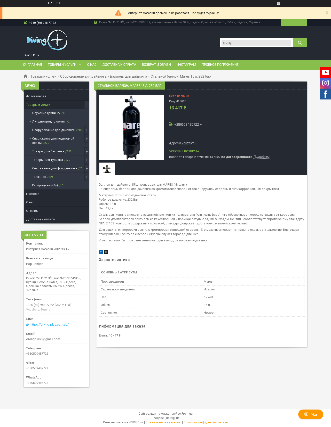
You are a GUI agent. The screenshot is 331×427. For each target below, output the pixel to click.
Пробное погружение (220, 64)
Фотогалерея (36, 96)
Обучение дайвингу (46, 113)
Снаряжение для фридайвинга (54, 168)
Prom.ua (187, 413)
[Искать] (300, 42)
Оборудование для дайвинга (83, 76)
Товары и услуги (62, 64)
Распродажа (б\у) (45, 185)
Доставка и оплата (119, 64)
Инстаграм (186, 64)
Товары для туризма (47, 160)
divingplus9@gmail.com (43, 339)
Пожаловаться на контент (163, 422)
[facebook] (101, 253)
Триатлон (39, 177)
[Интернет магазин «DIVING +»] (47, 40)
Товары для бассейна (48, 151)
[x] (106, 253)
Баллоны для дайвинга (128, 76)
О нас (91, 64)
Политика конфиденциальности (206, 422)
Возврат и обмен (156, 64)
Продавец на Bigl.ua (166, 418)
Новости (32, 194)
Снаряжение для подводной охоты (53, 141)
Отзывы (32, 211)
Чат (314, 414)
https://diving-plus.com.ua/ (50, 324)
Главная (35, 64)
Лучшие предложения (48, 121)
